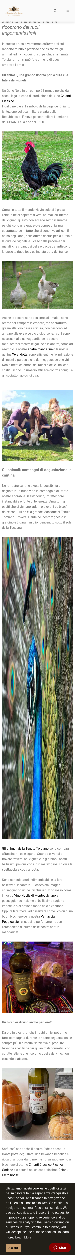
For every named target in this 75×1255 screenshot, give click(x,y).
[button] (55, 11)
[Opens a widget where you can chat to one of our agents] (60, 1248)
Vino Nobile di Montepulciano (35, 895)
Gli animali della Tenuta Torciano (25, 848)
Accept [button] (13, 1247)
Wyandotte (19, 354)
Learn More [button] (23, 1237)
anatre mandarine (40, 349)
